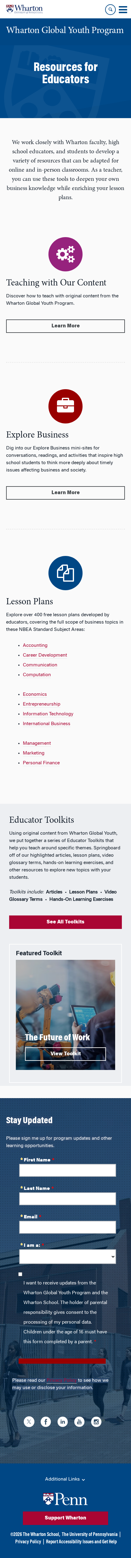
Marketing (33, 753)
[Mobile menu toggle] (122, 10)
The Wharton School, (41, 1534)
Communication (40, 665)
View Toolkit (66, 1054)
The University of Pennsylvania (90, 1534)
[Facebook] (47, 1422)
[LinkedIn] (64, 1422)
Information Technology (48, 714)
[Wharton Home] (24, 9)
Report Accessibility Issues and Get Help (81, 1542)
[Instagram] (97, 1422)
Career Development (45, 655)
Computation (37, 675)
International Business (46, 723)
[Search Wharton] (110, 9)
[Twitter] (30, 1422)
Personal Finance (41, 763)
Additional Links (63, 1479)
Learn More (65, 326)
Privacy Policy (62, 1380)
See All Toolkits (65, 922)
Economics (35, 694)
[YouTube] (81, 1422)
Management (37, 743)
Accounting (35, 645)
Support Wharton (65, 1518)
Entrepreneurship (41, 704)
